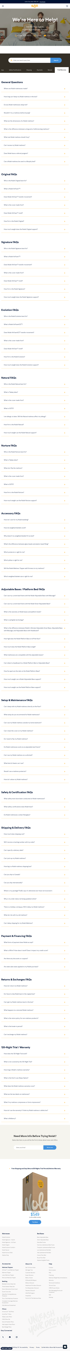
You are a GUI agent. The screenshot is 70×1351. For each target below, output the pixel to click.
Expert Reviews (29, 1275)
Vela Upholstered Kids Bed (44, 1252)
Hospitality (28, 1295)
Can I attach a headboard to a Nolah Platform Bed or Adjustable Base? (27, 663)
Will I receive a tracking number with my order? (19, 842)
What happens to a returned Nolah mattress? (18, 1010)
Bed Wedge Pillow (6, 1327)
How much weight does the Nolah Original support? (21, 229)
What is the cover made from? (14, 205)
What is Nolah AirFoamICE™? (13, 324)
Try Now (35, 1222)
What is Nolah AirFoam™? (12, 189)
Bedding (4, 1281)
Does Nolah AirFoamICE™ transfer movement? (19, 332)
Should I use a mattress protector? (15, 771)
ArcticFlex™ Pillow (6, 1314)
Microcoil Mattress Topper (9, 1277)
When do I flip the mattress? (13, 468)
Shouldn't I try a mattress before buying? (17, 113)
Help (50, 1264)
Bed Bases (40, 1234)
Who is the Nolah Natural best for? (15, 384)
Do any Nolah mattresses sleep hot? (15, 105)
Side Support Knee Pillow (8, 1324)
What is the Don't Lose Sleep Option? (16, 1078)
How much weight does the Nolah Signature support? (21, 297)
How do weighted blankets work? (15, 528)
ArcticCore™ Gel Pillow (8, 1311)
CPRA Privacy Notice (54, 1288)
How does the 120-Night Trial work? (15, 1054)
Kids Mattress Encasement (9, 1305)
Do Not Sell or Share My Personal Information (55, 1347)
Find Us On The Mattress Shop (33, 1298)
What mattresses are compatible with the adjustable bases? (23, 655)
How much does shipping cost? (14, 834)
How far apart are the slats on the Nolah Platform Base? (22, 671)
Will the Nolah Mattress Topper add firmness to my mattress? (24, 568)
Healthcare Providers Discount (33, 1285)
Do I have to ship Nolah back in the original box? (19, 994)
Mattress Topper (6, 1272)
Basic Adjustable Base (42, 1237)
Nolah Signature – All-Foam (9, 1242)
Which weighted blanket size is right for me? (18, 576)
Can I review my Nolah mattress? (14, 145)
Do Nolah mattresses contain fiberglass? (17, 815)
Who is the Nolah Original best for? (15, 181)
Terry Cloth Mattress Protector (10, 1298)
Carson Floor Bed (41, 1255)
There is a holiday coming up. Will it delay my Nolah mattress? (24, 907)
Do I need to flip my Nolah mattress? (16, 739)
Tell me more (50, 1147)
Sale (50, 1295)
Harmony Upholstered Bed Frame (45, 1245)
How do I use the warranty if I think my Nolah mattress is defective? (26, 1110)
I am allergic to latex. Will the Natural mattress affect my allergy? (25, 416)
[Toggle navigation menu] (3, 6)
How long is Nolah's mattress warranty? (16, 1070)
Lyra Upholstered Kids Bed (44, 1250)
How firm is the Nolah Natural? (14, 425)
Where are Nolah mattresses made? (15, 88)
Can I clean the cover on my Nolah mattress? (18, 731)
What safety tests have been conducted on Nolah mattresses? (24, 799)
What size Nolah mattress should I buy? (16, 137)
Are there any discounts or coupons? (16, 958)
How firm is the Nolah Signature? (14, 289)
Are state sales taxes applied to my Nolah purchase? (21, 967)
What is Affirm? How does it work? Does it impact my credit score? (26, 950)
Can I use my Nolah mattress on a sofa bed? (18, 755)
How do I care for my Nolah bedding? (16, 520)
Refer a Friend (29, 1277)
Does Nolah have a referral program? (16, 153)
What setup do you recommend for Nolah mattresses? (22, 715)
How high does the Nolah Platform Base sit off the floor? (22, 639)
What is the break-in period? (13, 1026)
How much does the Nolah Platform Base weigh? (20, 647)
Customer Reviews (30, 1272)
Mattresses (6, 1234)
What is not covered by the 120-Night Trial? (18, 1062)
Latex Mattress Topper (8, 1275)
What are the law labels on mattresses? (17, 1094)
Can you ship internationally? (13, 883)
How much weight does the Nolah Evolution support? (21, 365)
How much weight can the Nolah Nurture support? (20, 500)
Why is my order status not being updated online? (20, 899)
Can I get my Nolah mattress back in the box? (18, 1002)
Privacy (32, 1347)
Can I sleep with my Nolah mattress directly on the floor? (22, 706)
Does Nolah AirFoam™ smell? (13, 213)
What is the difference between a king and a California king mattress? (26, 129)
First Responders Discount (32, 1288)
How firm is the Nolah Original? (14, 221)
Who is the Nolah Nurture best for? (15, 452)
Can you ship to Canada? (12, 874)
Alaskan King (5, 1255)
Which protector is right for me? (14, 552)
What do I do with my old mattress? (15, 915)
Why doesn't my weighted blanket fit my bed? (19, 536)
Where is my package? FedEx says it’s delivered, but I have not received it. (28, 891)
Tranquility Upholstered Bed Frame (46, 1247)
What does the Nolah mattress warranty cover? (19, 1086)
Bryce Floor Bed (41, 1257)
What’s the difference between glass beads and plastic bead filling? (26, 544)
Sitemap (51, 1297)
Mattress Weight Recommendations (58, 1277)
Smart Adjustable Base (43, 1240)
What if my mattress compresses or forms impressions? (22, 1102)
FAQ (50, 1272)
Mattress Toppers (7, 1267)
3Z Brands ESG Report (31, 1280)
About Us (28, 1264)
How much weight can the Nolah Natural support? (20, 433)
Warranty (51, 1280)
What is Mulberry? (10, 1118)
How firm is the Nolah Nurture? (14, 492)
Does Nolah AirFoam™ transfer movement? (18, 197)
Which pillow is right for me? (13, 560)
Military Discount (29, 1283)
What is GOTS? (9, 408)
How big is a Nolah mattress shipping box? (18, 866)
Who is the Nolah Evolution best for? (15, 316)
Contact (51, 1267)
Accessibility (24, 1347)
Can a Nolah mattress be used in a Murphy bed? (19, 161)
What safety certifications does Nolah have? (18, 807)
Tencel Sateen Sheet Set (8, 1286)
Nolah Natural (5, 1250)
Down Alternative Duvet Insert (10, 1289)
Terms (38, 1347)
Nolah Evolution (6, 1237)
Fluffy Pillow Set (6, 1319)
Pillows (4, 1309)
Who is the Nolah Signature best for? (16, 248)
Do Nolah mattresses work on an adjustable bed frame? (22, 747)
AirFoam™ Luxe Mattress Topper (10, 1270)
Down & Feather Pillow (8, 1322)
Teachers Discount (30, 1290)
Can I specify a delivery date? (13, 850)
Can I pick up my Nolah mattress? (15, 858)
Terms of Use (52, 1285)
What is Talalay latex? (11, 392)
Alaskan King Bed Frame (43, 1260)
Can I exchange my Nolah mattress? (15, 1034)
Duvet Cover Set (6, 1291)
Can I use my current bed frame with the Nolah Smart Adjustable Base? (27, 604)
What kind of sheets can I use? (14, 763)
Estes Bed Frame (41, 1242)
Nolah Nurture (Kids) (7, 1252)
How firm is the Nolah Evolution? (14, 357)
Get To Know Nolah (30, 1267)
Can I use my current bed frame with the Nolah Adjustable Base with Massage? (29, 596)
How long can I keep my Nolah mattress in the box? (20, 97)
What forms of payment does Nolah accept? (18, 942)
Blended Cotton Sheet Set (9, 1284)
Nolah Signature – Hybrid (8, 1240)
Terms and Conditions (54, 1283)
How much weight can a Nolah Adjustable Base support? (22, 679)
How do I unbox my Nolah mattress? (15, 779)
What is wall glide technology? (14, 620)
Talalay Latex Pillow (7, 1316)
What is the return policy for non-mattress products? (21, 1018)
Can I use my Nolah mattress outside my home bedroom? (22, 723)
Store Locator (52, 1270)
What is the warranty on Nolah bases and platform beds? (22, 612)
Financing (51, 1275)
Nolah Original (5, 1245)
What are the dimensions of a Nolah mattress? (19, 121)
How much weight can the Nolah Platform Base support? (22, 687)
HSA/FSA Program (30, 1293)
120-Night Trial (29, 1270)
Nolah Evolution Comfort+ (8, 1247)
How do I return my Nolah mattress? (15, 986)
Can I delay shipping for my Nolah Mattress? (18, 923)
